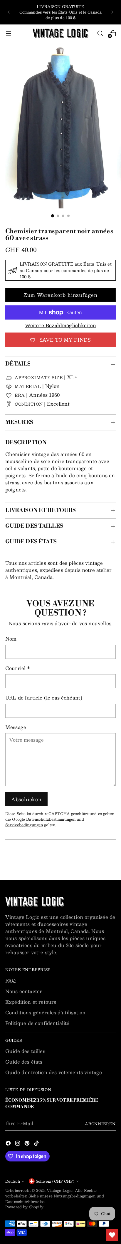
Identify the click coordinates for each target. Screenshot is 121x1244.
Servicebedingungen (24, 825)
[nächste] (112, 12)
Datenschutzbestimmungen (50, 819)
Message (15, 727)
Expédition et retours (30, 1002)
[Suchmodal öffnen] (100, 33)
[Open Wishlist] (112, 1235)
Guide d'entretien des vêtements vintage (53, 1072)
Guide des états (23, 1062)
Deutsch (12, 1181)
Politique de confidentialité (37, 1023)
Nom (10, 638)
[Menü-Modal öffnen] (8, 33)
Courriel (17, 668)
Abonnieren (100, 1123)
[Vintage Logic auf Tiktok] (37, 1144)
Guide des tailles (25, 1051)
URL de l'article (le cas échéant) (43, 697)
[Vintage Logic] (60, 33)
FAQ (10, 981)
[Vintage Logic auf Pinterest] (27, 1144)
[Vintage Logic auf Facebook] (8, 1144)
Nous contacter (23, 991)
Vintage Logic (60, 1190)
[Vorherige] (8, 12)
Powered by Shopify (24, 1207)
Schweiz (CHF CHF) (55, 1181)
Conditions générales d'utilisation (45, 1012)
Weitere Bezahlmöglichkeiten (60, 325)
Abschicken (26, 799)
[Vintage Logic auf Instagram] (18, 1144)
